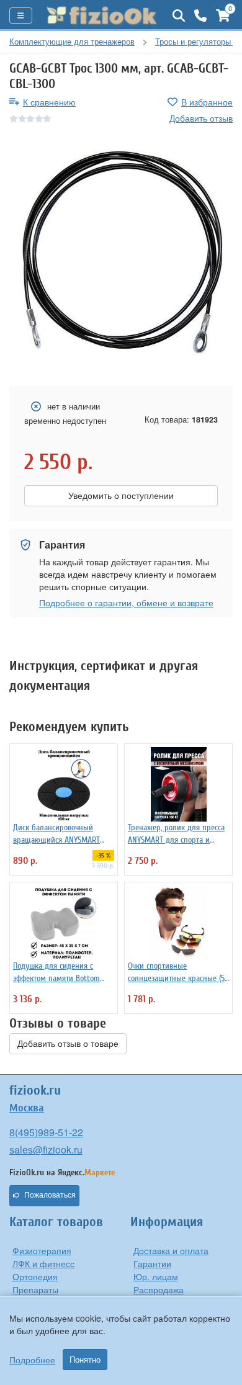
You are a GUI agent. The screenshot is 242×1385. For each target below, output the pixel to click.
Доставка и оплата (170, 1250)
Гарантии (152, 1263)
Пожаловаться (50, 1195)
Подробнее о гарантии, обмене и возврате (126, 602)
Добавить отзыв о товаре (68, 1044)
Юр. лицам (155, 1276)
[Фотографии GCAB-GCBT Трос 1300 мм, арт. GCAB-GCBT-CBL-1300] (121, 255)
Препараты (35, 1289)
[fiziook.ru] (102, 15)
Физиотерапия (41, 1250)
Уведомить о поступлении (121, 496)
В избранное (207, 102)
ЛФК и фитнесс (43, 1263)
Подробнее (32, 1359)
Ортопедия (35, 1276)
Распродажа (158, 1289)
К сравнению (49, 102)
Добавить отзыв (201, 118)
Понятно (85, 1359)
